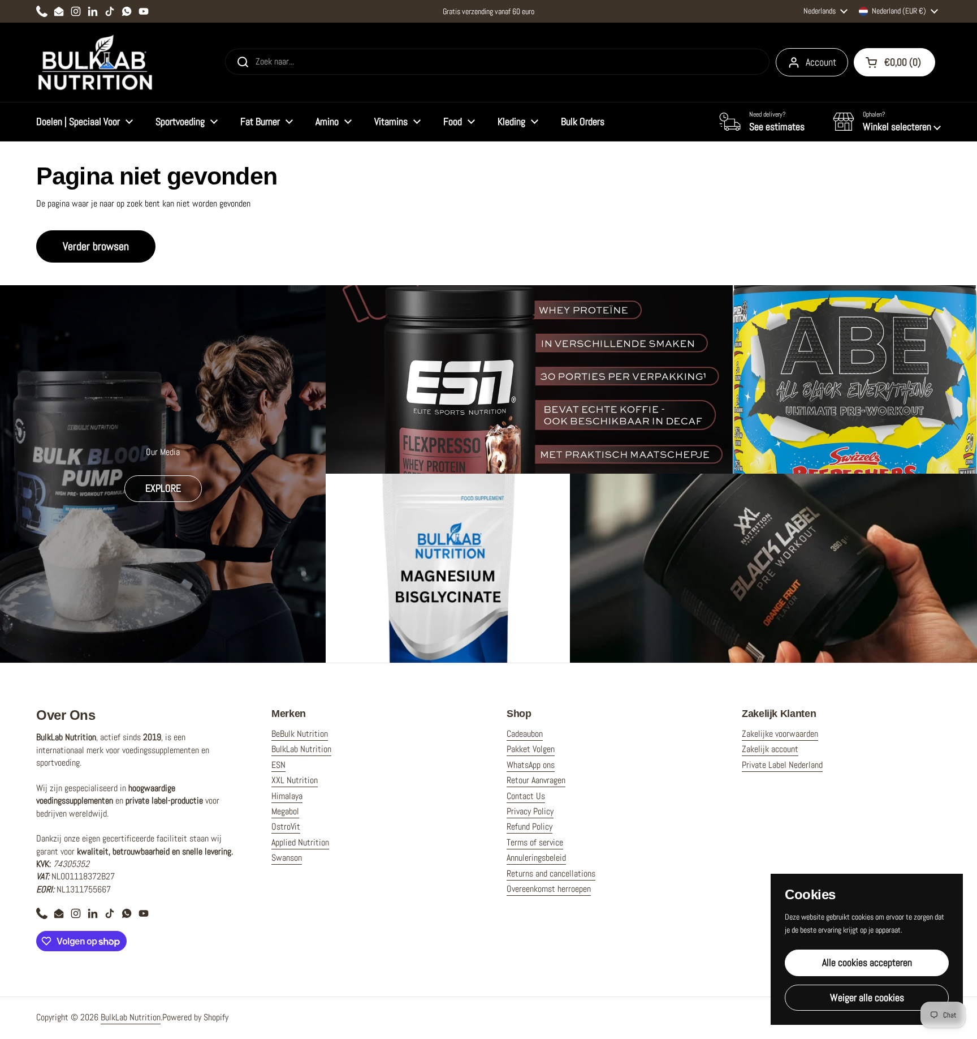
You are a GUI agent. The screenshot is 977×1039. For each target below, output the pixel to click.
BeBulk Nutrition (299, 734)
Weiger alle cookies (867, 997)
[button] (887, 121)
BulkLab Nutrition (301, 749)
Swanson (286, 858)
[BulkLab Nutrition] (96, 62)
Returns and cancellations (551, 873)
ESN (278, 765)
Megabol (285, 811)
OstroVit (285, 826)
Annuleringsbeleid (536, 858)
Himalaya (286, 796)
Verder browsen (96, 246)
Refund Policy (529, 826)
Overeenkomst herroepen (549, 889)
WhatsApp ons (531, 765)
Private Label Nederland (782, 765)
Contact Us (526, 796)
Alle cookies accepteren (867, 962)
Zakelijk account (770, 749)
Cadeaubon (525, 734)
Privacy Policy (530, 811)
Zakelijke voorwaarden (780, 734)
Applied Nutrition (300, 842)
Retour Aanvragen (536, 780)
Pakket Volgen (531, 749)
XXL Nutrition (294, 780)
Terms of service (535, 842)
